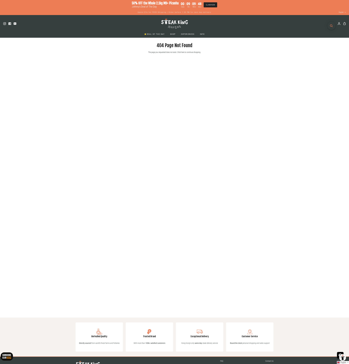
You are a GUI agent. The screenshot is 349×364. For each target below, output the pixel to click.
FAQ (221, 361)
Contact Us (269, 361)
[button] (343, 362)
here (182, 52)
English (341, 12)
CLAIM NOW (210, 5)
